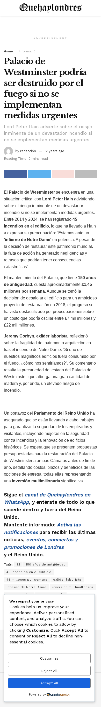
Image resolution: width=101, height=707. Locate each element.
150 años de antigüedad (46, 564)
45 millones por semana (26, 579)
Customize (49, 658)
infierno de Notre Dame (26, 587)
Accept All (49, 683)
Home (8, 51)
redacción (28, 151)
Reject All (49, 671)
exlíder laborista (67, 579)
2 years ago (55, 151)
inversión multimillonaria (73, 587)
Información (28, 51)
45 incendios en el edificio (29, 572)
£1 (18, 564)
